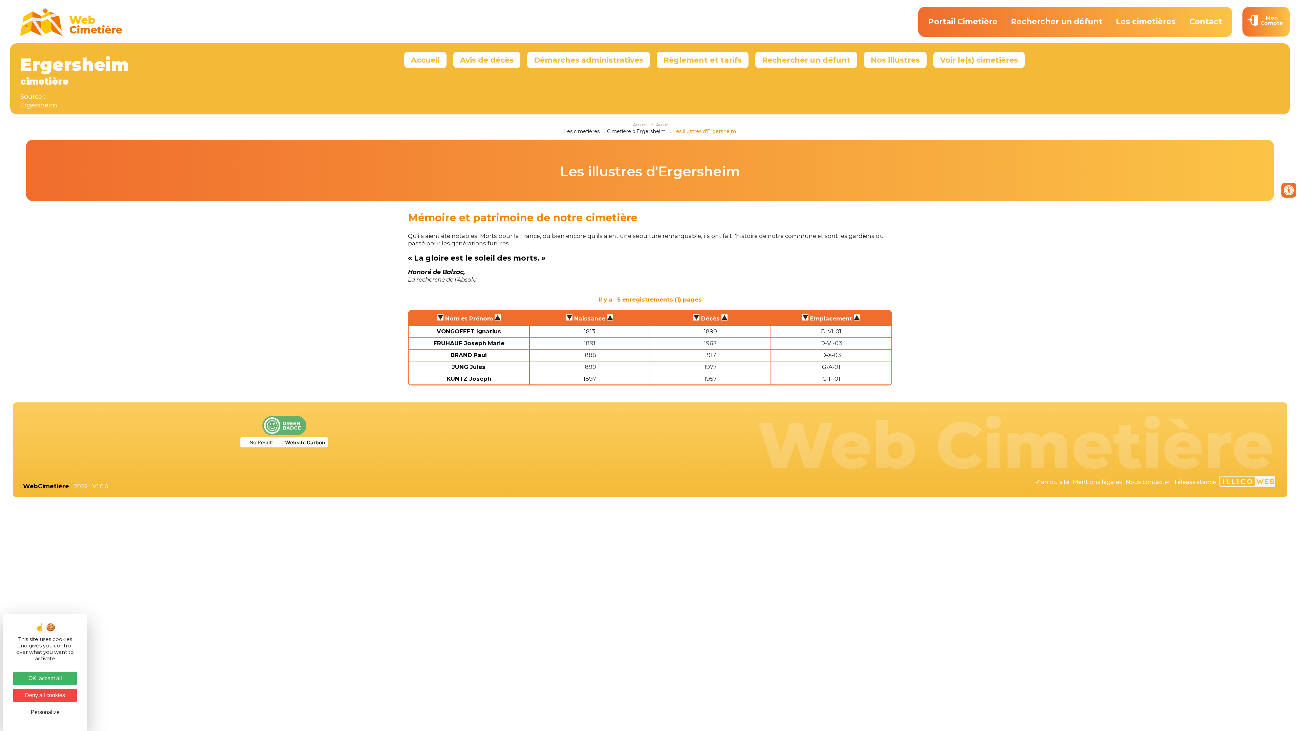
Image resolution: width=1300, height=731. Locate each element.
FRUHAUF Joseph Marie (468, 343)
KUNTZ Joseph (469, 378)
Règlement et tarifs (703, 60)
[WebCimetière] (71, 34)
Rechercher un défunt (1056, 21)
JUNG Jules (468, 366)
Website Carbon (305, 442)
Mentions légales (1097, 482)
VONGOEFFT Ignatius (469, 331)
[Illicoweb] (1247, 482)
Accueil (425, 60)
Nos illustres (895, 60)
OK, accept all (45, 678)
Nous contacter (1148, 482)
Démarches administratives (588, 60)
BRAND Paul (469, 355)
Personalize (45, 712)
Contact (1205, 21)
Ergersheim (38, 105)
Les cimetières (1146, 21)
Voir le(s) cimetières (979, 60)
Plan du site (1052, 482)
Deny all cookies (45, 695)
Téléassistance (1195, 482)
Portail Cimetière (962, 21)
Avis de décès (487, 60)
